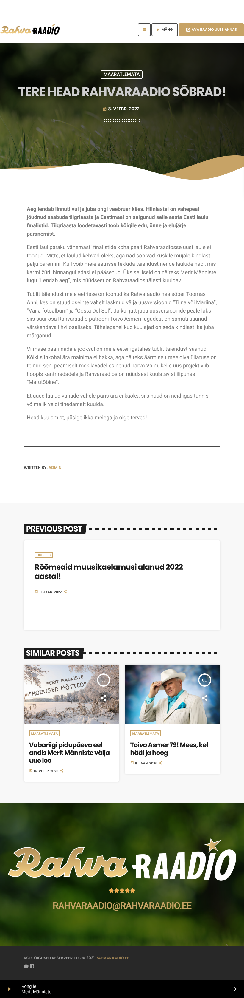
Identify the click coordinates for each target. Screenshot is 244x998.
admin (55, 467)
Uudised (44, 555)
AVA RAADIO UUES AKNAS (211, 29)
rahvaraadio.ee (112, 958)
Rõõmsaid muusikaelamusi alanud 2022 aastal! (109, 572)
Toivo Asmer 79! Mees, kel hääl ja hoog (169, 748)
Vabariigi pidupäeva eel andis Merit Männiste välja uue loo (69, 752)
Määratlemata (122, 75)
